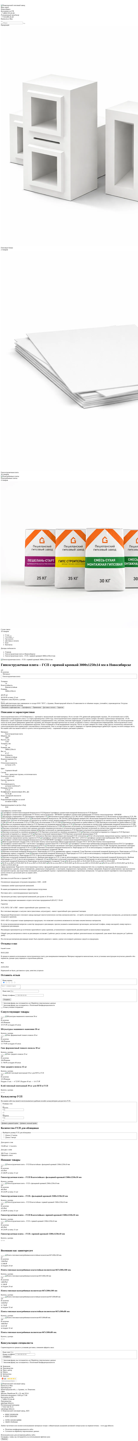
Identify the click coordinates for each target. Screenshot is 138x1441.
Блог (7, 643)
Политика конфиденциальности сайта (19, 1429)
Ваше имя (6, 991)
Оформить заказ (7, 699)
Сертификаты (26, 707)
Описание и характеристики (11, 707)
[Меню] (2, 21)
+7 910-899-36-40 (7, 17)
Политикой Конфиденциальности (42, 1005)
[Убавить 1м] (3, 1106)
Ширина (6, 1116)
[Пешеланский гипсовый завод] (13, 5)
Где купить (9, 639)
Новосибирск (5, 9)
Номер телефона (9, 995)
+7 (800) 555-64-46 (8, 13)
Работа (5, 1372)
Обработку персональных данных (43, 1003)
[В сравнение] (2, 1035)
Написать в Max (7, 19)
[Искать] (2, 23)
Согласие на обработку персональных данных (22, 1431)
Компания (6, 1366)
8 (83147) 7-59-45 (56, 900)
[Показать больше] (11, 635)
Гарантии (60, 707)
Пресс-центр (7, 1370)
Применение (37, 707)
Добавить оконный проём (28, 1123)
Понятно (4, 1439)
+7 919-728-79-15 (7, 1407)
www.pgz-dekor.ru (107, 1426)
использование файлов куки (39, 1437)
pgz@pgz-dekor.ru (7, 1403)
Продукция (5, 25)
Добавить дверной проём (10, 1123)
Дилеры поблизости (8, 648)
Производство (8, 1368)
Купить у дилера (19, 699)
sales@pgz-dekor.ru (7, 1409)
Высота (5, 1108)
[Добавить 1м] (3, 1112)
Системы (8, 637)
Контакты (8, 645)
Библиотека (7, 1374)
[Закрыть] (24, 23)
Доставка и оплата (12, 641)
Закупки (6, 1376)
